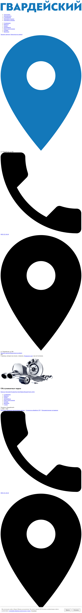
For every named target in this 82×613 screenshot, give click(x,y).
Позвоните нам (28, 356)
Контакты (6, 31)
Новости (6, 24)
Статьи (6, 404)
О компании (7, 23)
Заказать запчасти (5, 34)
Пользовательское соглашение (50, 410)
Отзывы (6, 30)
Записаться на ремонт (17, 34)
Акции (6, 26)
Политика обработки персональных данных (13, 410)
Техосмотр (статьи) (9, 19)
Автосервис (7, 14)
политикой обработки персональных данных (20, 610)
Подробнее (34, 610)
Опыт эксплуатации (9, 29)
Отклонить (76, 610)
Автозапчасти (7, 16)
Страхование (7, 17)
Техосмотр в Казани (9, 20)
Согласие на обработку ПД (33, 410)
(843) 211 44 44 (5, 234)
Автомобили (7, 27)
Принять (68, 610)
